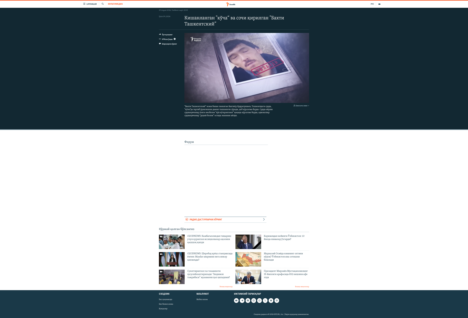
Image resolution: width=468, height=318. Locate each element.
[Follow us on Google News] (271, 300)
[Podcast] (276, 300)
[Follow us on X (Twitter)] (265, 300)
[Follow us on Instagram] (253, 300)
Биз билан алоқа (166, 304)
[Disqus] (226, 175)
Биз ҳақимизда (165, 299)
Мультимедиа (115, 4)
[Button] (166, 35)
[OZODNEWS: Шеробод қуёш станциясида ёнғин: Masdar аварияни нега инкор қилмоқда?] (172, 259)
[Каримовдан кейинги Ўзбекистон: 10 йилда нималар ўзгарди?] (248, 242)
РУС (372, 4)
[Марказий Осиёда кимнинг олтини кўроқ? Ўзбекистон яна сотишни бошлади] (248, 259)
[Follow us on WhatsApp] (259, 300)
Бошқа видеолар (226, 287)
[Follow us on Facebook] (248, 300)
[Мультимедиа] (379, 4)
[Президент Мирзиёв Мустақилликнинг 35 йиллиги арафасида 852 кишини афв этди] (248, 277)
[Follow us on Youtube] (236, 300)
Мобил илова (202, 299)
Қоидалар (163, 309)
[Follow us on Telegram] (242, 300)
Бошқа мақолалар (302, 287)
